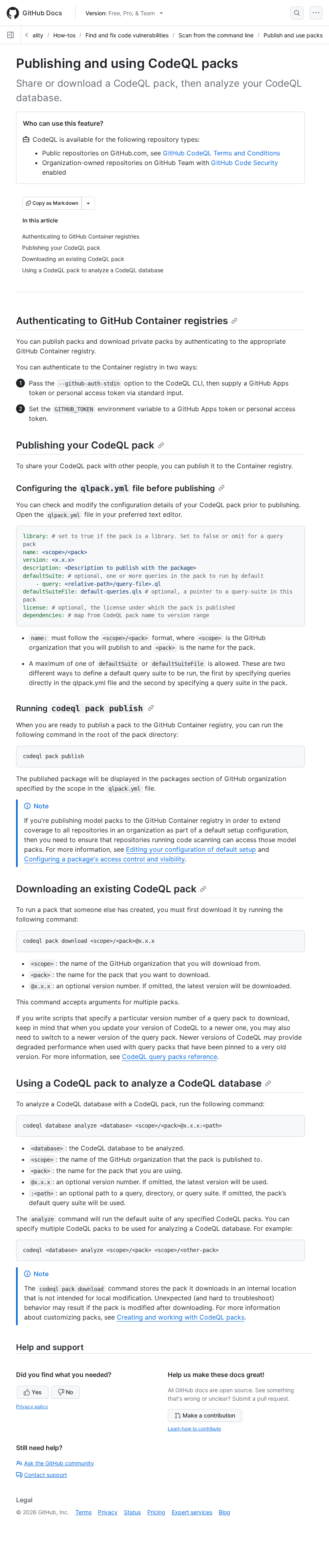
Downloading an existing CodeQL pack (106, 889)
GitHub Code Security (244, 163)
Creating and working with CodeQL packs (180, 1317)
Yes (37, 1392)
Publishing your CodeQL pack (85, 445)
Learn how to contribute (194, 1429)
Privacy (108, 1512)
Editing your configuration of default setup (191, 849)
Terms (83, 1512)
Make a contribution (209, 1415)
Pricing (156, 1512)
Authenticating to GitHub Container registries (122, 320)
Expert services (192, 1512)
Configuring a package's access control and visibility (104, 859)
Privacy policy (32, 1406)
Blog (224, 1512)
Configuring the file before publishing (115, 488)
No (69, 1392)
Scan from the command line (216, 35)
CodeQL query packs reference (169, 1056)
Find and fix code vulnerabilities (127, 35)
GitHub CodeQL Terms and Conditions (221, 153)
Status (132, 1512)
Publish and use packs (293, 35)
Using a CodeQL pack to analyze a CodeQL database (139, 1083)
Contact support (45, 1474)
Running (79, 708)
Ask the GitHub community (59, 1463)
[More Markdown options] (88, 203)
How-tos (64, 35)
